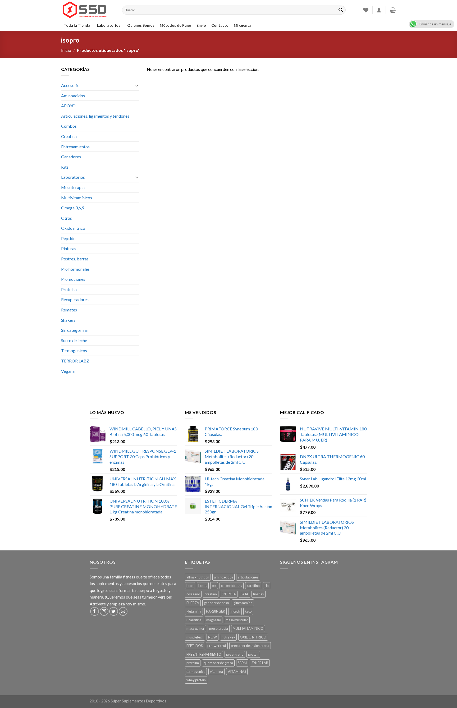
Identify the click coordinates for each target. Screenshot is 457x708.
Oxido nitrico (73, 228)
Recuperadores (75, 299)
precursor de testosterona (250, 645)
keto (248, 611)
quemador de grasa (218, 663)
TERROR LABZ (75, 360)
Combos (69, 125)
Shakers (68, 320)
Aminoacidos (73, 95)
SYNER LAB (260, 663)
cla (266, 585)
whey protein (196, 680)
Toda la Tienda (77, 25)
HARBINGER (215, 611)
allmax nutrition (197, 577)
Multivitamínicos (76, 197)
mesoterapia (218, 628)
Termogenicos (74, 350)
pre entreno (234, 654)
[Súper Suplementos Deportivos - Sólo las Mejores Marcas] (87, 10)
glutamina (193, 611)
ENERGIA (229, 594)
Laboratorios (108, 25)
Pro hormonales (75, 269)
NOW (212, 637)
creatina (211, 594)
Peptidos (69, 238)
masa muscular (237, 620)
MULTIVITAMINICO (248, 628)
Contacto (220, 25)
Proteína (69, 289)
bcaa (190, 585)
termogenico (195, 671)
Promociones (73, 279)
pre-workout (216, 645)
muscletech (194, 637)
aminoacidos (223, 577)
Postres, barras (75, 258)
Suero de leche (74, 340)
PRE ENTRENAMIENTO (203, 654)
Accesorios (71, 85)
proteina (192, 663)
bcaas (202, 585)
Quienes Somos (140, 25)
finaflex (258, 594)
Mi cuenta (242, 25)
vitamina (216, 671)
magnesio (213, 620)
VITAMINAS (237, 671)
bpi (214, 585)
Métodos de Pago (175, 25)
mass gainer (195, 628)
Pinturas (68, 248)
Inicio (66, 50)
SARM (242, 663)
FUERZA (192, 603)
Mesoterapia (73, 187)
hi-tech (235, 611)
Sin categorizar (74, 330)
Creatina (69, 136)
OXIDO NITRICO (253, 637)
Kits (64, 166)
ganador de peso (216, 603)
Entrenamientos (75, 146)
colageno (193, 594)
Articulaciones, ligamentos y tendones (95, 115)
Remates (69, 309)
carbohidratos (231, 585)
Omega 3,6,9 (72, 207)
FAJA (244, 594)
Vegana (68, 371)
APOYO (68, 105)
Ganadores (71, 156)
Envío (201, 25)
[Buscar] (340, 10)
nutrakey (228, 637)
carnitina (253, 585)
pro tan (253, 654)
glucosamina (243, 603)
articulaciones (248, 577)
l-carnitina (194, 620)
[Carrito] (393, 10)
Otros (66, 217)
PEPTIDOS (194, 645)
